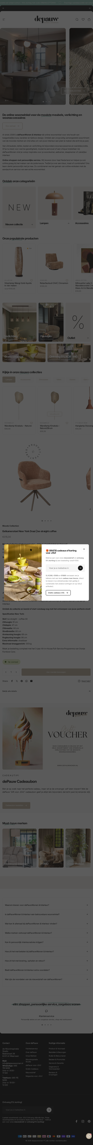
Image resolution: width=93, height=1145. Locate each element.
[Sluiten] (84, 549)
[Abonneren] (80, 568)
